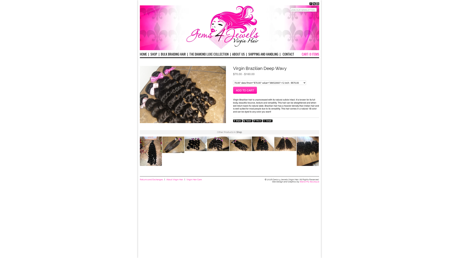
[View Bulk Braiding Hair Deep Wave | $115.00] (151, 152)
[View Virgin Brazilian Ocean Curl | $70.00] (263, 144)
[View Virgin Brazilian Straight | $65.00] (173, 145)
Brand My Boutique (309, 181)
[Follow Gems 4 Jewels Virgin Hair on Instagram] (317, 3)
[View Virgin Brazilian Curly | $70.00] (285, 144)
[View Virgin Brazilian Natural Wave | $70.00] (241, 144)
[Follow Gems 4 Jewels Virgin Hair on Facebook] (310, 3)
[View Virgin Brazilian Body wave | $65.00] (196, 144)
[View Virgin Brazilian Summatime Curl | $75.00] (308, 152)
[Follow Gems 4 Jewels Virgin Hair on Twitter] (314, 3)
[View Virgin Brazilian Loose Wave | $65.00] (218, 144)
